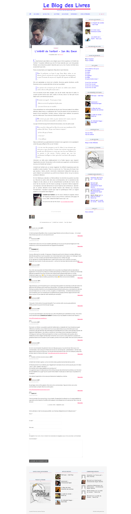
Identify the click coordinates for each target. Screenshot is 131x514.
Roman (56, 48)
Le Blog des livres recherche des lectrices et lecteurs (97, 109)
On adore (87, 72)
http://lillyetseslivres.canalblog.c (38, 318)
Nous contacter (89, 212)
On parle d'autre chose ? (91, 79)
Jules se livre (36, 228)
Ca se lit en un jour (90, 84)
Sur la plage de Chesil (67, 201)
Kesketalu (93, 177)
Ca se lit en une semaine (91, 86)
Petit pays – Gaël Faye (97, 95)
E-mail (31, 420)
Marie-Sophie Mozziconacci (41, 357)
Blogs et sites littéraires (91, 142)
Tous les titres (89, 133)
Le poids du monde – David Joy (96, 115)
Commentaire (33, 438)
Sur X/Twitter (90, 60)
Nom (31, 413)
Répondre (80, 235)
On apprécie (88, 75)
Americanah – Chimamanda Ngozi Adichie (96, 102)
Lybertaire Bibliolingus (97, 189)
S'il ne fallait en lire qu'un (92, 69)
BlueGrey (35, 280)
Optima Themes (41, 511)
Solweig (34, 322)
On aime (87, 74)
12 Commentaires (56, 211)
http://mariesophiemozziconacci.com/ (39, 389)
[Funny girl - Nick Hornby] (32, 217)
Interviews (74, 14)
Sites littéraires (85, 14)
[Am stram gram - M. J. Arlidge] (79, 217)
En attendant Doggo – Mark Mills (97, 121)
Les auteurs (65, 14)
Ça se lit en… (46, 14)
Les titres (56, 14)
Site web (31, 427)
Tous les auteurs (89, 134)
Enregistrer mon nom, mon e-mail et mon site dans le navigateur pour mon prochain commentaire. (55, 436)
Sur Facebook (90, 59)
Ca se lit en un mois (90, 87)
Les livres (36, 14)
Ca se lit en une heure (91, 82)
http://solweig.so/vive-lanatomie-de (57, 353)
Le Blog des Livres (66, 5)
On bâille (87, 77)
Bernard (61, 54)
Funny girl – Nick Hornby (97, 178)
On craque (88, 70)
